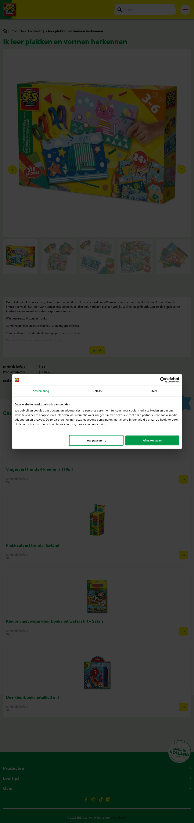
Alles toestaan (152, 440)
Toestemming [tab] (40, 391)
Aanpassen (94, 440)
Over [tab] (154, 391)
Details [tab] (97, 391)
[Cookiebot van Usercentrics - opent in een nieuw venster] (162, 380)
